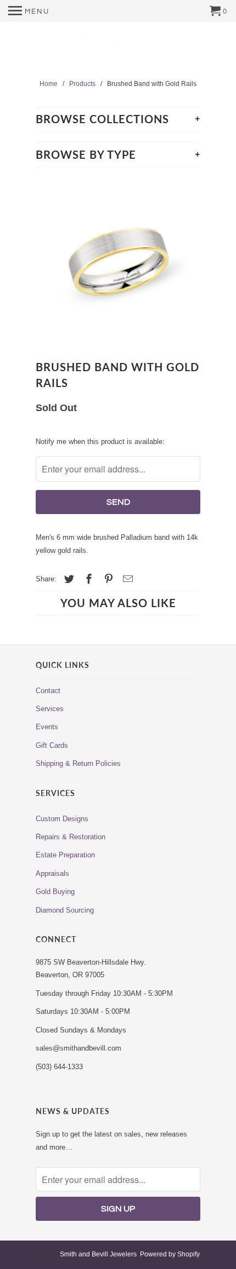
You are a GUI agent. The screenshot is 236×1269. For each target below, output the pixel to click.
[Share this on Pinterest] (107, 579)
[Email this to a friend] (126, 579)
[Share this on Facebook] (87, 579)
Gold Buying (55, 891)
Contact (48, 691)
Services (50, 709)
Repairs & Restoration (70, 837)
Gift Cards (52, 745)
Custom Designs (62, 819)
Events (47, 727)
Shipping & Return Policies (78, 763)
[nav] (28, 11)
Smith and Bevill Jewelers (98, 1254)
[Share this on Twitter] (67, 579)
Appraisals (52, 873)
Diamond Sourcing (65, 910)
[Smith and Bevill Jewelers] (118, 51)
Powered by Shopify (170, 1254)
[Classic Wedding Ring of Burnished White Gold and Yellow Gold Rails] (118, 263)
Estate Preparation (65, 855)
